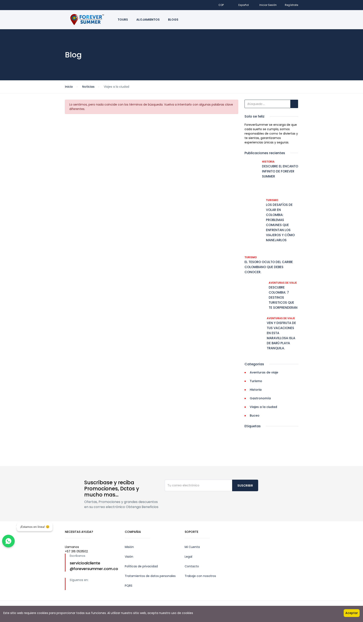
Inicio (69, 87)
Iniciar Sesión (268, 5)
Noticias (88, 87)
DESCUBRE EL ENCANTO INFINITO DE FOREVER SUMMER (280, 171)
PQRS (128, 586)
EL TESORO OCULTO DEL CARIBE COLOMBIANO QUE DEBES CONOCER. (269, 267)
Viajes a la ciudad (263, 407)
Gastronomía (260, 398)
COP (221, 5)
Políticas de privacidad (141, 566)
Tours (123, 19)
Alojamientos (148, 19)
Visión (129, 557)
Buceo (254, 415)
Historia (268, 161)
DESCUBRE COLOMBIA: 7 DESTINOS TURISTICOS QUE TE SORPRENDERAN (283, 297)
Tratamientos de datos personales (150, 576)
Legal (188, 557)
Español (243, 5)
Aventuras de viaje (283, 283)
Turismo (272, 200)
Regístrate (291, 5)
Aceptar (351, 613)
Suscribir (245, 485)
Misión (129, 547)
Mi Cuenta (192, 547)
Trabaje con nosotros (200, 576)
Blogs (173, 19)
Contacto (192, 566)
